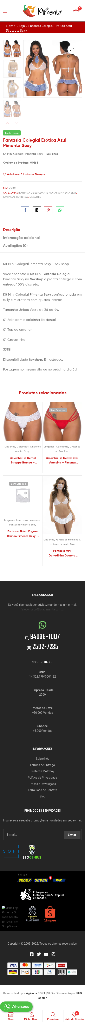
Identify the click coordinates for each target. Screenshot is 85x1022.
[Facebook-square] (32, 954)
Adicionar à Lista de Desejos (26, 174)
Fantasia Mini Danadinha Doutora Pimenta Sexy (62, 553)
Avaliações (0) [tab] (15, 245)
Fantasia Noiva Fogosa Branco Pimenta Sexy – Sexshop (22, 533)
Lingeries (35, 196)
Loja (22, 26)
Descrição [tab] (11, 229)
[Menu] (6, 10)
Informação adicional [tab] (21, 237)
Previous (7, 123)
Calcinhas (23, 446)
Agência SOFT (35, 993)
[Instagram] (53, 954)
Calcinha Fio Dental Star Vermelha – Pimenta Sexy (62, 460)
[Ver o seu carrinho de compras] (76, 11)
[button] (72, 49)
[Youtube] (46, 954)
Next (16, 123)
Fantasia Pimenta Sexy (62, 192)
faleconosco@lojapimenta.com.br (43, 609)
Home (10, 26)
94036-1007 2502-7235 (42, 642)
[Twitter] (39, 954)
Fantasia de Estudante (33, 192)
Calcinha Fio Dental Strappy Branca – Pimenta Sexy (23, 460)
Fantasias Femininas (15, 196)
